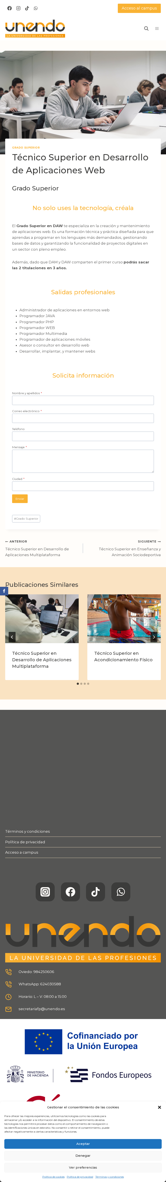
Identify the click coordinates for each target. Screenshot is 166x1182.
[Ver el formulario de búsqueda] (146, 28)
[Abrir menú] (157, 28)
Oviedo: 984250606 (36, 972)
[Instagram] (18, 8)
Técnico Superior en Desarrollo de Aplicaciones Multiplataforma (37, 548)
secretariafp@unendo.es (42, 1009)
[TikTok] (27, 8)
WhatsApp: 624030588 (40, 984)
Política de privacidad (80, 1176)
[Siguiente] (153, 637)
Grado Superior (26, 147)
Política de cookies (53, 1176)
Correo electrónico (27, 411)
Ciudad (18, 479)
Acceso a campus (21, 852)
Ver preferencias (83, 1167)
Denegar (83, 1156)
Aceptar (83, 1144)
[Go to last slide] (12, 637)
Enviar (20, 498)
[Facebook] (9, 8)
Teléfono (18, 429)
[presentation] (42, 618)
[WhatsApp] (35, 8)
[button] (159, 1107)
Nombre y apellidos (27, 393)
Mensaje (19, 447)
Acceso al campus (139, 8)
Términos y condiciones (109, 1176)
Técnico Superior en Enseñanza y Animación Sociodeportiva (130, 548)
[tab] (78, 684)
